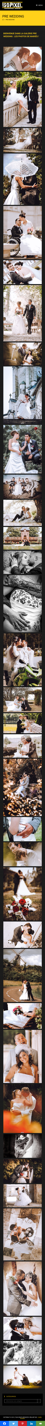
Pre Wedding (10, 19)
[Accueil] (3, 19)
